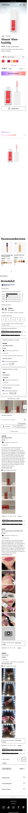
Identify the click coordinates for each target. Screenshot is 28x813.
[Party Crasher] (6, 61)
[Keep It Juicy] (11, 61)
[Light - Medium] (15, 261)
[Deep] (24, 261)
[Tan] (21, 261)
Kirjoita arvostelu (15, 46)
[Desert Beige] (4, 263)
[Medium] (19, 261)
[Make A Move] (8, 61)
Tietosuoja (13, 803)
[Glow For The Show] (14, 61)
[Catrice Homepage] (6, 5)
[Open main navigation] (24, 5)
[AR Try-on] (15, 243)
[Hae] (20, 5)
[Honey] (11, 263)
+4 (2, 264)
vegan (3, 36)
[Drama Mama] (3, 61)
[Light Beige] (2, 263)
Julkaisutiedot (13, 801)
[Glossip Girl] (17, 61)
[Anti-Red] (6, 263)
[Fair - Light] (17, 261)
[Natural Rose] (9, 263)
